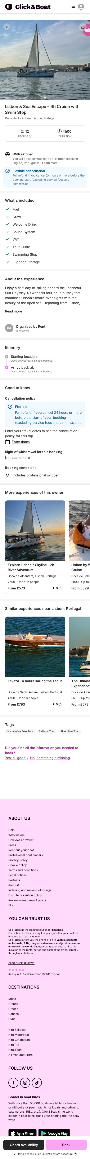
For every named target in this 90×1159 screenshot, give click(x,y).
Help (11, 830)
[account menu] (81, 7)
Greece (13, 1008)
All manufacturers (20, 1054)
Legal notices (17, 875)
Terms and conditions (23, 870)
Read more (13, 311)
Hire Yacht (15, 1049)
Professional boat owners (25, 855)
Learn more (21, 458)
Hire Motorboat (18, 1034)
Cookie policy (17, 865)
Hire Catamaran (19, 1039)
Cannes (13, 1014)
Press (12, 845)
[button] (45, 98)
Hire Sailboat (17, 1029)
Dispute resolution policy (25, 895)
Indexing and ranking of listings (29, 890)
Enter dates (21, 442)
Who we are (16, 835)
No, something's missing (50, 758)
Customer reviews (21, 963)
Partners (14, 880)
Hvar (11, 1019)
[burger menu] (73, 7)
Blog (11, 905)
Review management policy (27, 900)
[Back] (6, 26)
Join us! (13, 885)
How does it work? (20, 840)
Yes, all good (15, 758)
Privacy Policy (18, 860)
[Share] (83, 27)
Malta (12, 998)
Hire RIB (13, 1044)
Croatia (13, 1003)
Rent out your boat (21, 850)
